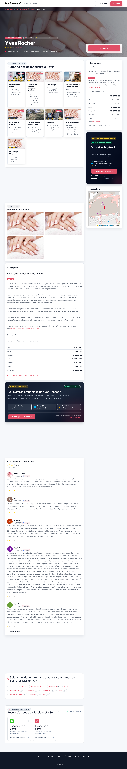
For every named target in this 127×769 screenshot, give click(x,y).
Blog (58, 756)
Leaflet (100, 225)
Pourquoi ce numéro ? (95, 87)
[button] (104, 207)
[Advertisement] (44, 185)
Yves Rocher (97, 122)
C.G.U (77, 756)
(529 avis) (19, 48)
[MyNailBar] (13, 3)
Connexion (116, 3)
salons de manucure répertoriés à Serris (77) (27, 329)
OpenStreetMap (108, 225)
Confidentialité (67, 756)
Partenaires (51, 756)
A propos (41, 756)
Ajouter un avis (14, 631)
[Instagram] (63, 760)
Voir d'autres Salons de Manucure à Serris (22, 375)
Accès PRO (84, 756)
